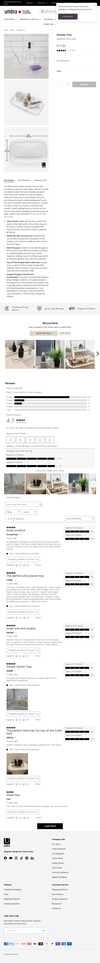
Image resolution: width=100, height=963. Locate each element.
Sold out (84, 84)
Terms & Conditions (60, 872)
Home (6, 30)
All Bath (12, 30)
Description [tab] (9, 180)
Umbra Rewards (58, 849)
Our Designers (58, 853)
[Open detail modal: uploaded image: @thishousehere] (50, 354)
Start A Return (58, 894)
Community (57, 867)
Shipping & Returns (12, 899)
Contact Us (56, 908)
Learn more (68, 17)
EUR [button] (30, 3)
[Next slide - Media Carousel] (97, 353)
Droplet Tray (21, 30)
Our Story (56, 844)
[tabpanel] (26, 241)
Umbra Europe (13, 954)
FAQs (6, 894)
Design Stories (58, 863)
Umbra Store (57, 858)
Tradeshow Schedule (12, 889)
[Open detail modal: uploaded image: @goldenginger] (20, 354)
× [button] (95, 5)
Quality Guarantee (11, 903)
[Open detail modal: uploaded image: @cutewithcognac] (80, 354)
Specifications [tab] (24, 180)
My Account (57, 903)
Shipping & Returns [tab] (42, 180)
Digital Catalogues (59, 877)
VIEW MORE (65, 333)
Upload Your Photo (43, 333)
